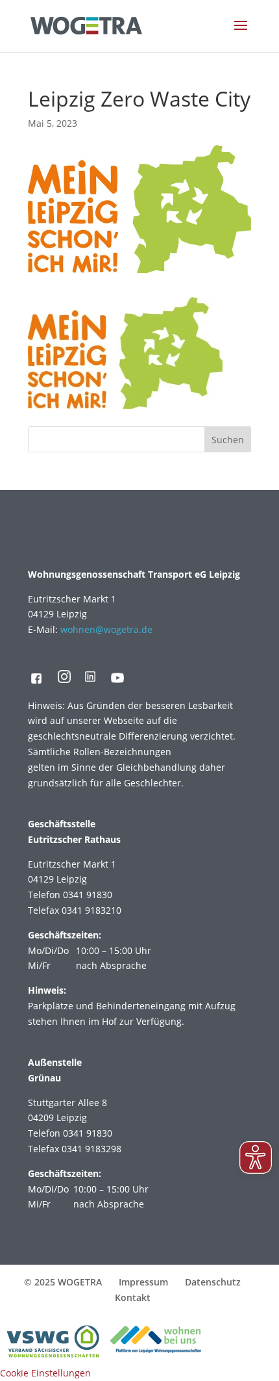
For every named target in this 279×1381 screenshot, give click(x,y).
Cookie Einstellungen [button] (45, 1373)
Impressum (143, 1282)
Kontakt (133, 1297)
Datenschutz (213, 1282)
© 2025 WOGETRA (63, 1282)
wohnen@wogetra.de (106, 629)
